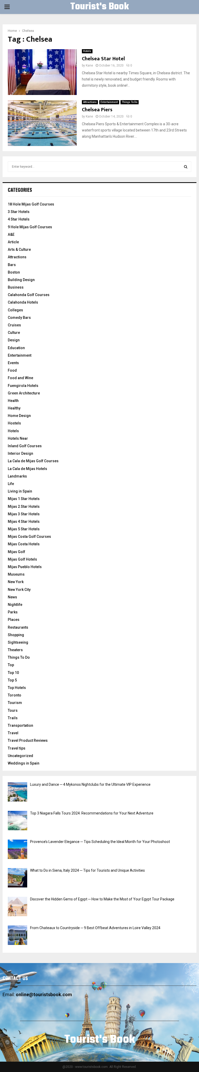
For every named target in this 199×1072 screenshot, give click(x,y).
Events (13, 363)
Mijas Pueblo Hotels (25, 567)
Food (12, 370)
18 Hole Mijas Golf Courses (31, 204)
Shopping (16, 635)
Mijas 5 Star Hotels (24, 529)
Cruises (14, 325)
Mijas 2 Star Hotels (24, 506)
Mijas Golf (16, 552)
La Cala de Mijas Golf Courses (33, 461)
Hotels (87, 51)
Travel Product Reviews (28, 740)
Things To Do (129, 102)
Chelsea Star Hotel (103, 58)
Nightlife (15, 605)
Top (11, 665)
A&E (11, 234)
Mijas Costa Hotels (24, 544)
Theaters (15, 650)
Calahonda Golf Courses (28, 295)
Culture (14, 333)
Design (14, 340)
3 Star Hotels (19, 212)
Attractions (90, 102)
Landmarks (17, 476)
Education (16, 348)
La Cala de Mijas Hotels (27, 469)
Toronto (14, 695)
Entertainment (109, 102)
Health (13, 401)
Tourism (15, 703)
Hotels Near (18, 438)
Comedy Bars (19, 317)
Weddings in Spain (23, 763)
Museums (16, 574)
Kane (89, 65)
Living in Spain (20, 491)
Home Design (19, 416)
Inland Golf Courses (25, 446)
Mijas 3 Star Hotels (24, 514)
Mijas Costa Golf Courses (29, 536)
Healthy (14, 408)
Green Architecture (24, 393)
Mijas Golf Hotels (22, 559)
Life (11, 484)
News (12, 597)
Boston (14, 272)
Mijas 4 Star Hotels (24, 521)
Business (16, 287)
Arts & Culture (19, 249)
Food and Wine (20, 378)
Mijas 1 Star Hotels (24, 499)
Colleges (15, 310)
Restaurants (18, 627)
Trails (13, 718)
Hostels (14, 423)
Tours (13, 710)
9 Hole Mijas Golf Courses (30, 227)
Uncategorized (20, 756)
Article (13, 242)
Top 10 (13, 673)
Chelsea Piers (97, 109)
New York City (19, 590)
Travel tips (16, 748)
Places (13, 620)
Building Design (21, 280)
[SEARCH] (185, 166)
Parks (13, 612)
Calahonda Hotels (23, 302)
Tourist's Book (99, 7)
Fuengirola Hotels (23, 386)
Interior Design (20, 453)
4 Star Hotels (19, 219)
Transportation (20, 725)
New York (16, 582)
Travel (13, 733)
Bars (12, 265)
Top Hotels (17, 688)
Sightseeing (18, 642)
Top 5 (12, 680)
